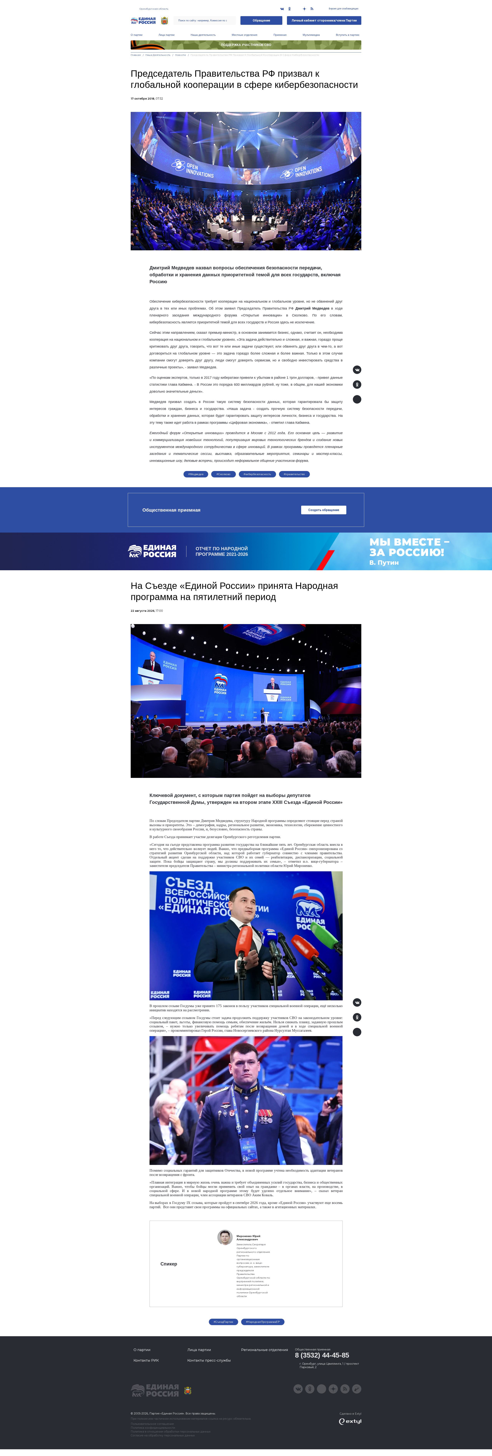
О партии (136, 34)
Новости (180, 54)
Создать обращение (323, 510)
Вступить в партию (347, 34)
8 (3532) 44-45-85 (322, 1355)
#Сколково (224, 474)
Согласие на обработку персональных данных (163, 1435)
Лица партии (167, 34)
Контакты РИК (146, 1360)
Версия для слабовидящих (343, 8)
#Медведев (195, 474)
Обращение (261, 20)
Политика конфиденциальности (153, 1427)
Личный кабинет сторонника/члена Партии (324, 20)
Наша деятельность (203, 34)
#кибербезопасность (257, 474)
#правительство (294, 474)
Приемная (280, 34)
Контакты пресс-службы (209, 1360)
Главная (136, 54)
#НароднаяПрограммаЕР (263, 1321)
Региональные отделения (264, 1350)
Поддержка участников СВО (246, 45)
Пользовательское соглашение (152, 1424)
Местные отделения (244, 34)
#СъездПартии (223, 1321)
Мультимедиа (311, 34)
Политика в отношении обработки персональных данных (170, 1431)
